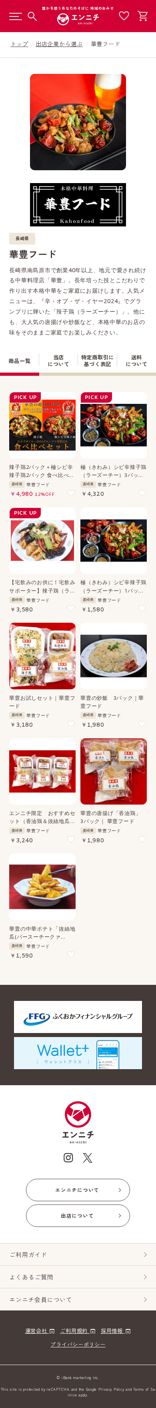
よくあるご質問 (31, 1277)
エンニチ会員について (40, 1299)
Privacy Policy (111, 1389)
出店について (77, 1215)
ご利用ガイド (28, 1254)
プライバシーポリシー (78, 1344)
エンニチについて (77, 1190)
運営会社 (37, 1330)
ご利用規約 (75, 1330)
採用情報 (113, 1330)
